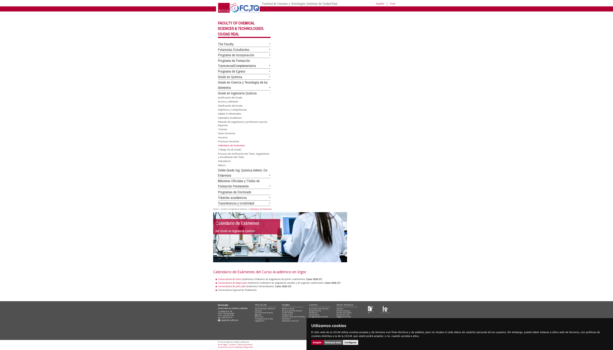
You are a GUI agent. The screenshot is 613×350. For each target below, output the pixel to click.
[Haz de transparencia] (371, 309)
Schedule (286, 318)
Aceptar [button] (317, 342)
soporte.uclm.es (229, 320)
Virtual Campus (343, 310)
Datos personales (245, 344)
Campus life (287, 314)
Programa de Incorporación (236, 55)
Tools (392, 3)
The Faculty (226, 44)
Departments (315, 310)
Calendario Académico (230, 117)
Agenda (258, 314)
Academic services (290, 321)
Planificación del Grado (230, 105)
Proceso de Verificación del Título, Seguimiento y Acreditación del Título (243, 155)
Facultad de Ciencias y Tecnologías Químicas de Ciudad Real (299, 3)
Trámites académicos (232, 197)
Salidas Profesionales (229, 113)
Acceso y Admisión (228, 101)
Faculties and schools (318, 308)
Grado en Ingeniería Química (237, 93)
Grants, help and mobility (293, 316)
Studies (286, 304)
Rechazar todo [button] (333, 342)
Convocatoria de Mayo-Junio (232, 282)
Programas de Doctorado (234, 192)
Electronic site (343, 314)
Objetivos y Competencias (232, 109)
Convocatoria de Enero (230, 279)
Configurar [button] (350, 342)
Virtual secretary (344, 312)
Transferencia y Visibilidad (236, 203)
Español (380, 3)
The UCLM (260, 304)
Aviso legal (222, 344)
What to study (288, 308)
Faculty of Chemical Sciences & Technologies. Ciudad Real (241, 28)
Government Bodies (264, 312)
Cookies (232, 344)
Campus (258, 310)
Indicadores (224, 161)
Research (313, 312)
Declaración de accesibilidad (230, 347)
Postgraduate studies (318, 316)
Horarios (223, 137)
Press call (259, 316)
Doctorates (314, 314)
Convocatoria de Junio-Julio (232, 286)
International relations (265, 308)
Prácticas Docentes (228, 141)
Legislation (260, 321)
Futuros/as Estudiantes (233, 49)
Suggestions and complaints (344, 317)
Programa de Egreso (231, 71)
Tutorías (222, 129)
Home (216, 209)
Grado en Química (230, 76)
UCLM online (287, 312)
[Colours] (385, 309)
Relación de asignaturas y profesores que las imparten (242, 123)
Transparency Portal (264, 318)
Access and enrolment (292, 310)
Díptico (222, 165)
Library (340, 308)
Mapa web (248, 347)
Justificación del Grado (230, 97)
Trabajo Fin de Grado (229, 149)
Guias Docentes (226, 133)
